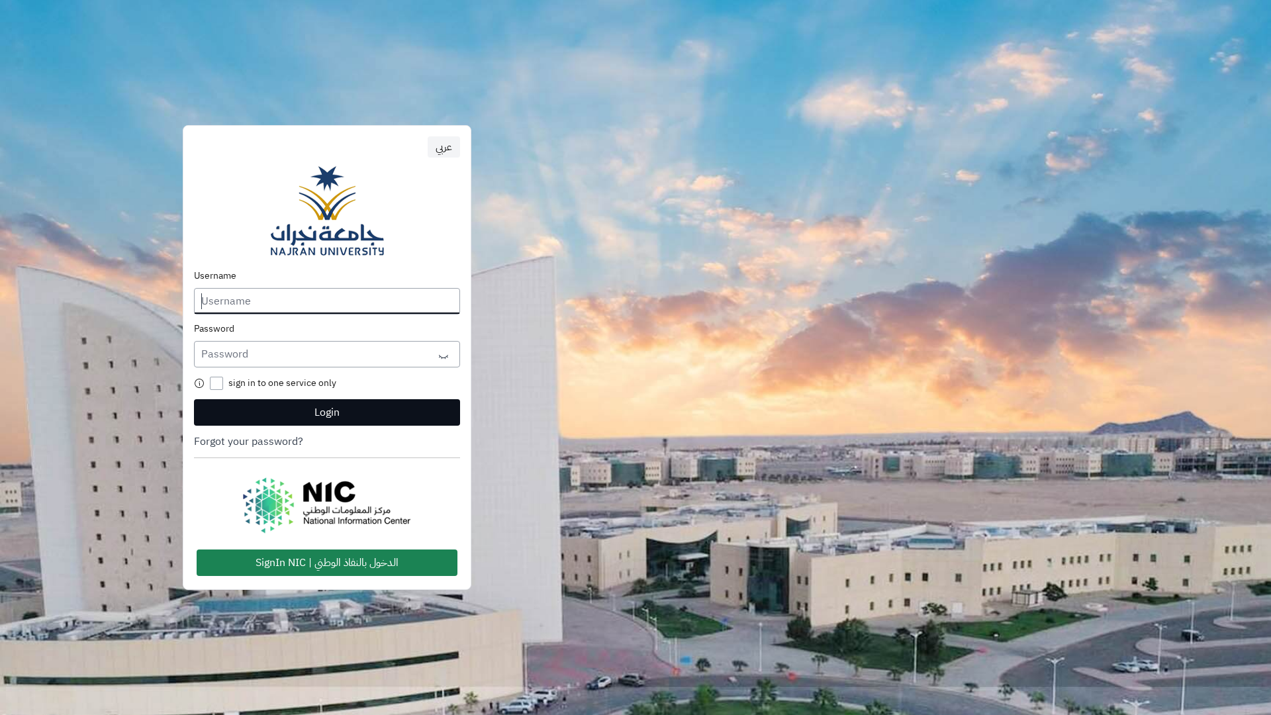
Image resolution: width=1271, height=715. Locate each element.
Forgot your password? (248, 442)
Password (214, 329)
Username (215, 276)
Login (327, 412)
